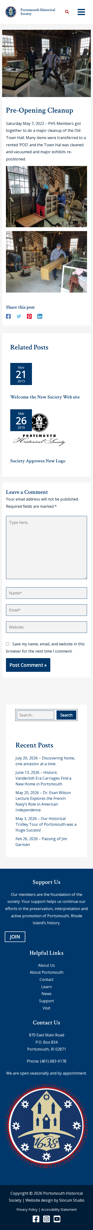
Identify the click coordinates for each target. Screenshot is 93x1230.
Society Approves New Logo (37, 461)
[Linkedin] (39, 316)
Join (15, 936)
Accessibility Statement (59, 1209)
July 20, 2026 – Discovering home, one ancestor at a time (45, 760)
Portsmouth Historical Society (38, 11)
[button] (67, 12)
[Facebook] (8, 316)
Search (66, 715)
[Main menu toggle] (81, 12)
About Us (46, 965)
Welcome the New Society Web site (45, 397)
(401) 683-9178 (53, 1061)
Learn (46, 986)
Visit (46, 1008)
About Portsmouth (46, 972)
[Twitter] (18, 316)
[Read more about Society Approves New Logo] (39, 431)
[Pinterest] (29, 316)
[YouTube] (57, 1219)
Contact (46, 979)
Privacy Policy (26, 1209)
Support (46, 1001)
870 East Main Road (46, 1035)
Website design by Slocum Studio (55, 1200)
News (46, 993)
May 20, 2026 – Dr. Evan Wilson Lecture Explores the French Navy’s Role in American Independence (43, 801)
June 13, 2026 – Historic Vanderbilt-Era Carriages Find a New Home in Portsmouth (43, 778)
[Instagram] (46, 1219)
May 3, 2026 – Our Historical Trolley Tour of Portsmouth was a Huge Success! (46, 824)
